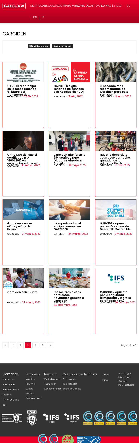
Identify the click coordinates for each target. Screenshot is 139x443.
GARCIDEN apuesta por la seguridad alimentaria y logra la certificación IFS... (115, 296)
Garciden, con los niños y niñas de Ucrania (20, 226)
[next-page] (50, 345)
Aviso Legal (124, 373)
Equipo (29, 388)
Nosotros (30, 379)
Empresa (37, 6)
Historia (30, 393)
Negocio (51, 6)
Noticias (83, 6)
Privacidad (124, 377)
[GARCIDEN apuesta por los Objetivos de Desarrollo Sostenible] (115, 210)
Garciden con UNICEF (22, 292)
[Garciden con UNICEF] (23, 278)
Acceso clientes (53, 388)
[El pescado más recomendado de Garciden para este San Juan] (115, 72)
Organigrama (33, 398)
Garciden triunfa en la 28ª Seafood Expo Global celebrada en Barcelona (69, 159)
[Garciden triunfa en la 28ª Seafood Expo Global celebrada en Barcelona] (69, 141)
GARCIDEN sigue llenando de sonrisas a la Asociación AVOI (69, 89)
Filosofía (30, 384)
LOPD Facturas (126, 384)
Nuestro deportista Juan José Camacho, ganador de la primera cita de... (115, 159)
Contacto (96, 6)
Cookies (122, 381)
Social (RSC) (70, 384)
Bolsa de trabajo (72, 388)
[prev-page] (6, 345)
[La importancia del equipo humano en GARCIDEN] (69, 210)
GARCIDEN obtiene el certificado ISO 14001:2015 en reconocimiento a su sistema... (22, 160)
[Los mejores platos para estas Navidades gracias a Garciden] (69, 278)
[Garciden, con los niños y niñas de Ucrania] (23, 210)
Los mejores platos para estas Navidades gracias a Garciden (69, 296)
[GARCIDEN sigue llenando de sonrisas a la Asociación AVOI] (69, 72)
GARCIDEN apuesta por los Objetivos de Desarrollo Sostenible (115, 226)
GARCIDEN (13, 96)
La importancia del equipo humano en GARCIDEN (67, 226)
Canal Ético (111, 6)
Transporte (50, 384)
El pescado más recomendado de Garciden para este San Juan (114, 90)
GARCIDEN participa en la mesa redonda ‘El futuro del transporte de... (22, 90)
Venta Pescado (52, 379)
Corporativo (69, 379)
